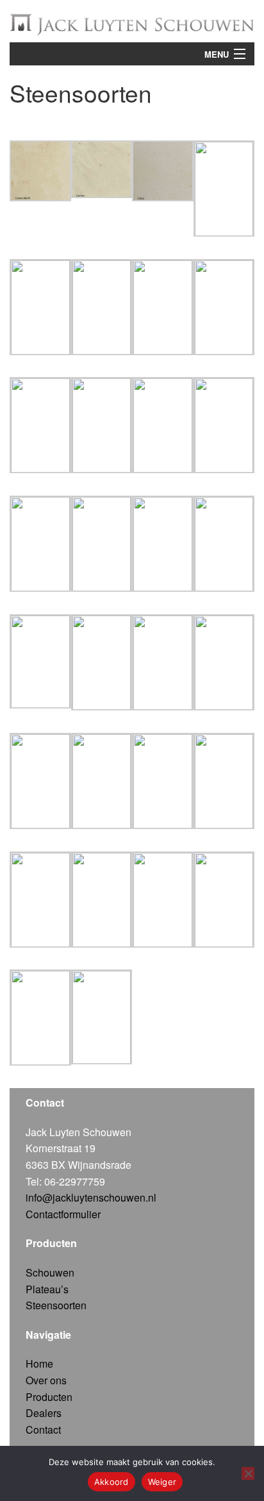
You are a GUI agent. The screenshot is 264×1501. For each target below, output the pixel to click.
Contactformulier (63, 1214)
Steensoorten (56, 1305)
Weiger (162, 1482)
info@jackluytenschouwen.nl (91, 1197)
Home (39, 1363)
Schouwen (50, 1272)
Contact (43, 1429)
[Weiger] (248, 1473)
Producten (49, 1396)
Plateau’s (47, 1289)
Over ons (46, 1380)
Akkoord (111, 1482)
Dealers (44, 1412)
